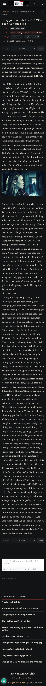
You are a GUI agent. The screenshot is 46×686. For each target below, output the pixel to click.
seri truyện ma (16, 37)
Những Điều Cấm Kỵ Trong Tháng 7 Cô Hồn (22, 662)
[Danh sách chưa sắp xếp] (19, 569)
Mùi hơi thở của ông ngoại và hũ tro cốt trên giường (22, 628)
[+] (34, 569)
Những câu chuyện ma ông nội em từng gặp (22, 642)
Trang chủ (5, 12)
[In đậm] (3, 569)
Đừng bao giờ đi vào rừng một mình (18, 614)
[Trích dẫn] (22, 569)
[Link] (28, 569)
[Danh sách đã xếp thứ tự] (16, 569)
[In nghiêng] (7, 569)
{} (31, 569)
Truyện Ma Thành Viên (33, 33)
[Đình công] (13, 569)
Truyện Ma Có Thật (23, 674)
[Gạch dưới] (10, 569)
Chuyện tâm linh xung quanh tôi (16, 655)
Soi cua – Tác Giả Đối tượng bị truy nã (20, 608)
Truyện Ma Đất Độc (11, 602)
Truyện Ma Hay (16, 33)
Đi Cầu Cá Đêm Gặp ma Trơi (15, 636)
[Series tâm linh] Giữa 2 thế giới (17, 649)
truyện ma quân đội (32, 37)
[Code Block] (25, 569)
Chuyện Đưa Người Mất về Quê (16, 621)
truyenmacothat (17, 29)
